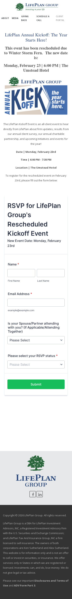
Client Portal (60, 18)
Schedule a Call (42, 18)
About (5, 18)
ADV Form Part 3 (24, 585)
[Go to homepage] (37, 7)
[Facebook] (32, 494)
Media (15, 18)
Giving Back (25, 18)
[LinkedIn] (39, 494)
